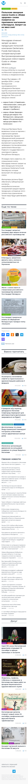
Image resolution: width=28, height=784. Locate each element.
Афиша (10, 643)
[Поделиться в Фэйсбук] (3, 334)
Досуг (4, 643)
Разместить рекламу (8, 766)
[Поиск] (21, 3)
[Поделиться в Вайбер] (3, 339)
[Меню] (24, 3)
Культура (5, 743)
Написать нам (9, 343)
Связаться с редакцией (9, 764)
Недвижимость (19, 424)
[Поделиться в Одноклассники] (12, 334)
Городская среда (7, 405)
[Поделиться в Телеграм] (21, 334)
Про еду (14, 8)
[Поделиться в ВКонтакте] (7, 334)
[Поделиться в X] (17, 334)
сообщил (12, 68)
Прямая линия (6, 373)
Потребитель (6, 8)
